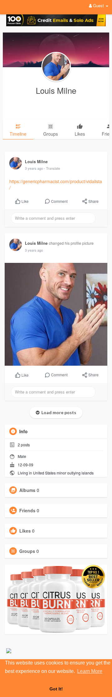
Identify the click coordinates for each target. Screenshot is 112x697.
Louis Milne (56, 90)
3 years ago (34, 168)
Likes (25, 530)
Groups (27, 551)
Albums (27, 490)
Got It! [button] (56, 688)
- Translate (52, 168)
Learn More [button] (89, 671)
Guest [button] (98, 5)
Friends (27, 510)
